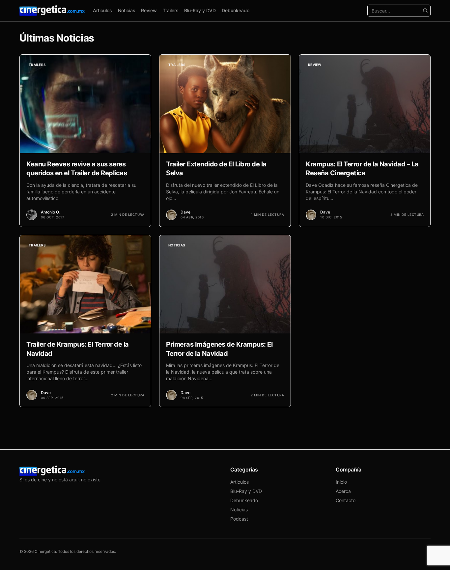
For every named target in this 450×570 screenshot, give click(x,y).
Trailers (171, 10)
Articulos (102, 10)
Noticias (126, 10)
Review (149, 10)
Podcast (239, 519)
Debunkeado (235, 10)
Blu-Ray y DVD (200, 10)
